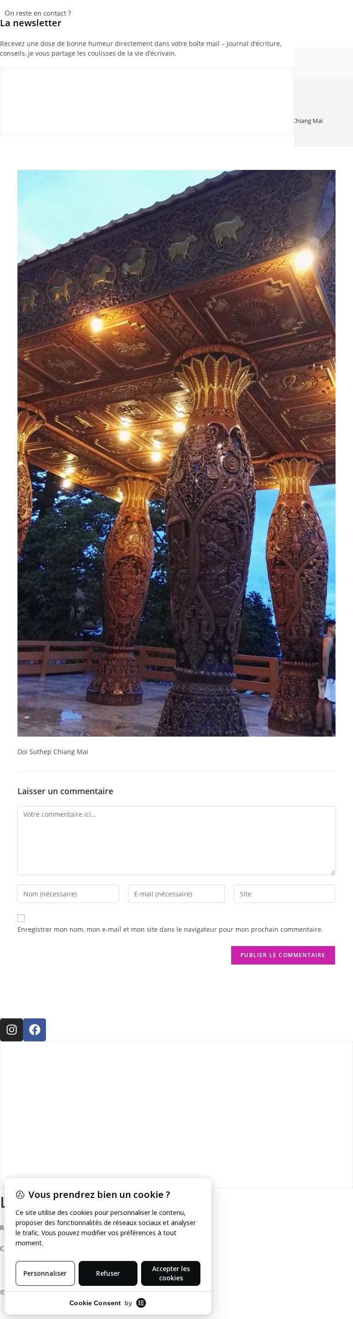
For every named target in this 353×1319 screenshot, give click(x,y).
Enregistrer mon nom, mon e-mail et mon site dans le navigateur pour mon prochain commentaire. (170, 929)
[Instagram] (11, 1029)
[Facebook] (34, 1029)
